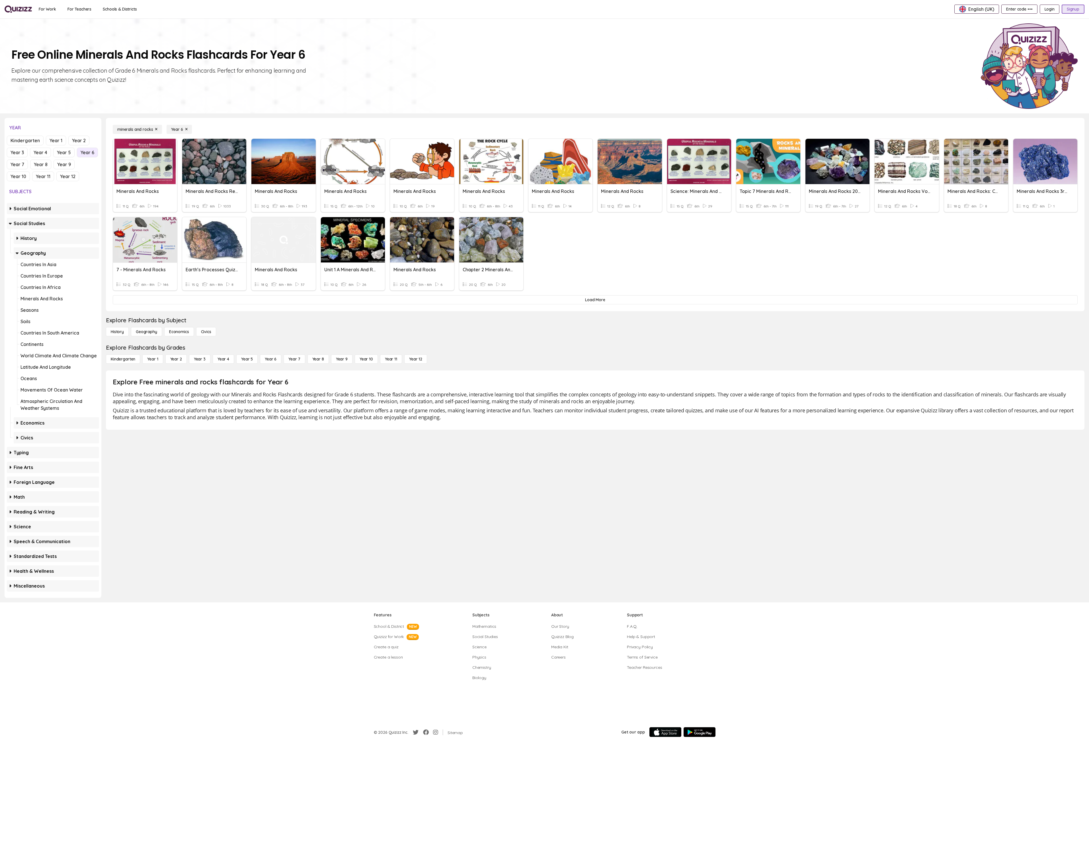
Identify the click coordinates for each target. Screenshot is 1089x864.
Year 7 (17, 164)
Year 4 (40, 152)
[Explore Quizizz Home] (18, 9)
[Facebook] (426, 732)
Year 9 (64, 164)
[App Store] (665, 732)
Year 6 (87, 152)
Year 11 (43, 176)
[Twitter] (416, 732)
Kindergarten (25, 140)
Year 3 (17, 152)
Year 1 (56, 140)
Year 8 (41, 164)
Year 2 (79, 140)
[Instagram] (435, 732)
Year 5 (64, 152)
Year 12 (67, 176)
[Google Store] (699, 732)
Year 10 (18, 176)
